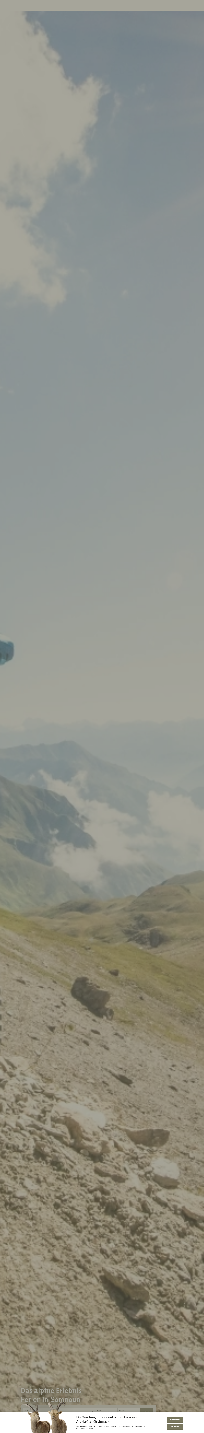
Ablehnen (175, 1427)
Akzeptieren (175, 1420)
